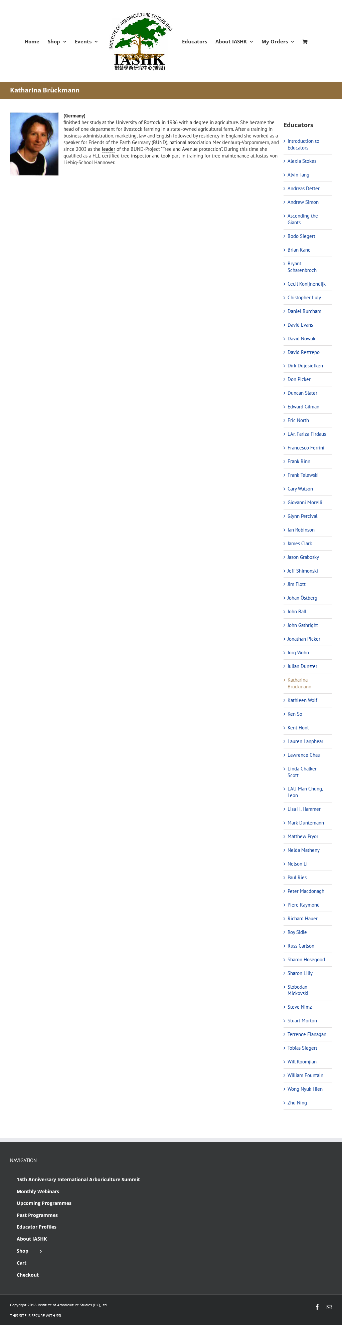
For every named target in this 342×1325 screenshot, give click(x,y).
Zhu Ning (297, 1102)
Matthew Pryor (303, 836)
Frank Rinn (299, 461)
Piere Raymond (304, 905)
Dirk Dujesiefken (305, 365)
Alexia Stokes (302, 161)
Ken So (295, 714)
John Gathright (303, 625)
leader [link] (108, 149)
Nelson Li (298, 864)
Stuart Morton (302, 1020)
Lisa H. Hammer (304, 809)
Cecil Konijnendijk (307, 284)
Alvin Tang (298, 175)
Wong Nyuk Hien (305, 1089)
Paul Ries (297, 877)
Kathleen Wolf (302, 700)
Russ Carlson (301, 946)
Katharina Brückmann (299, 683)
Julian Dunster (302, 666)
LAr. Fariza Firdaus (307, 434)
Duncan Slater (302, 393)
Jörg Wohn (298, 652)
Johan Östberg (302, 598)
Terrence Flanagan (307, 1034)
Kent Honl (298, 727)
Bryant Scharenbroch (302, 266)
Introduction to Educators (303, 144)
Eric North (298, 420)
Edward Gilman (303, 406)
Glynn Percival (302, 516)
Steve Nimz (300, 1007)
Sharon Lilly (300, 973)
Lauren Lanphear (305, 741)
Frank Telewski (303, 475)
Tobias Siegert (302, 1048)
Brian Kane (299, 250)
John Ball (297, 611)
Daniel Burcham (304, 311)
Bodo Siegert (301, 236)
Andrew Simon (303, 202)
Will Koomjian (302, 1061)
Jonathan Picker (304, 639)
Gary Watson (300, 488)
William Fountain (305, 1075)
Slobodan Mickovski (298, 990)
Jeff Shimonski (303, 571)
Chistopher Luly (304, 297)
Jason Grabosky (303, 557)
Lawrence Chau (304, 755)
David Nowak (301, 338)
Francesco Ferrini (306, 447)
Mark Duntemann (306, 822)
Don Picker (299, 379)
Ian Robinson (301, 530)
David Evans (300, 325)
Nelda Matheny (304, 850)
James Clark (300, 543)
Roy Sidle (297, 932)
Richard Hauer (303, 918)
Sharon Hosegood (306, 959)
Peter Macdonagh (306, 891)
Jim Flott (297, 584)
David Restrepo (304, 352)
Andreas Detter (304, 188)
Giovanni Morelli (305, 502)
